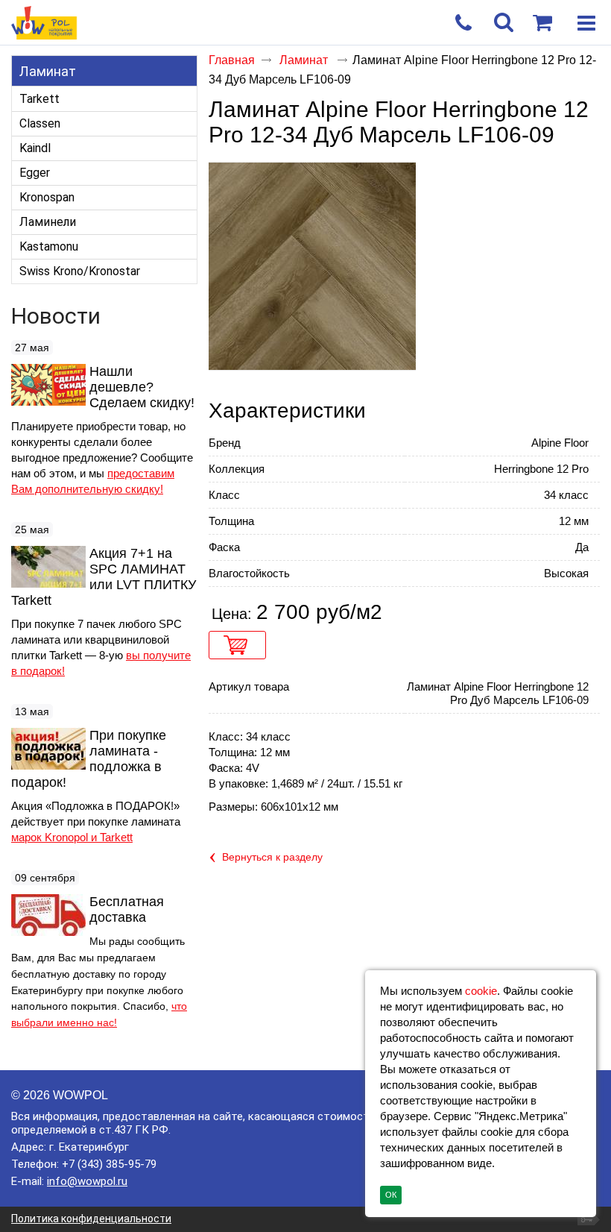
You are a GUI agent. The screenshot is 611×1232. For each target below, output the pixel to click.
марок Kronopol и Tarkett (72, 837)
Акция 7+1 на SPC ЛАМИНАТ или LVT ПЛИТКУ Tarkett (103, 577)
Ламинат (47, 71)
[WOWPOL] (276, 23)
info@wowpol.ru (87, 1181)
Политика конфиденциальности (91, 1219)
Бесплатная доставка (126, 909)
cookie (481, 990)
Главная (232, 60)
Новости (56, 316)
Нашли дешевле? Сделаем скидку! (141, 387)
